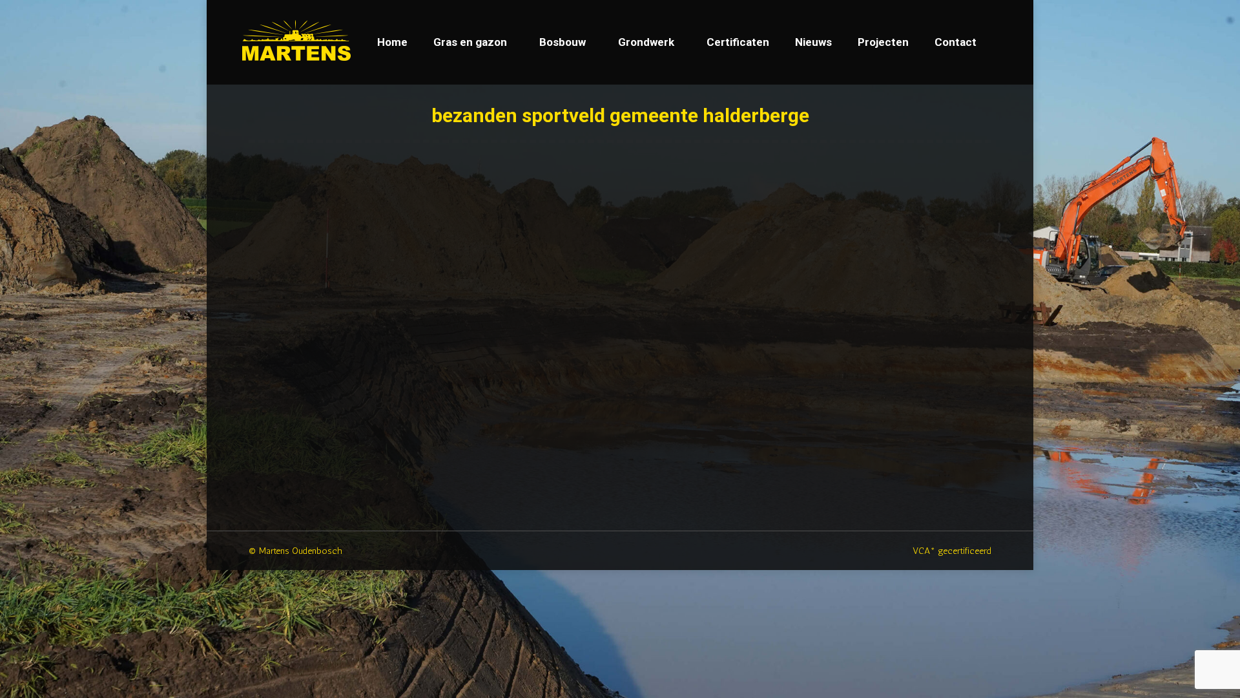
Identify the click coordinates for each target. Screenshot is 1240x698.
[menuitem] (392, 42)
